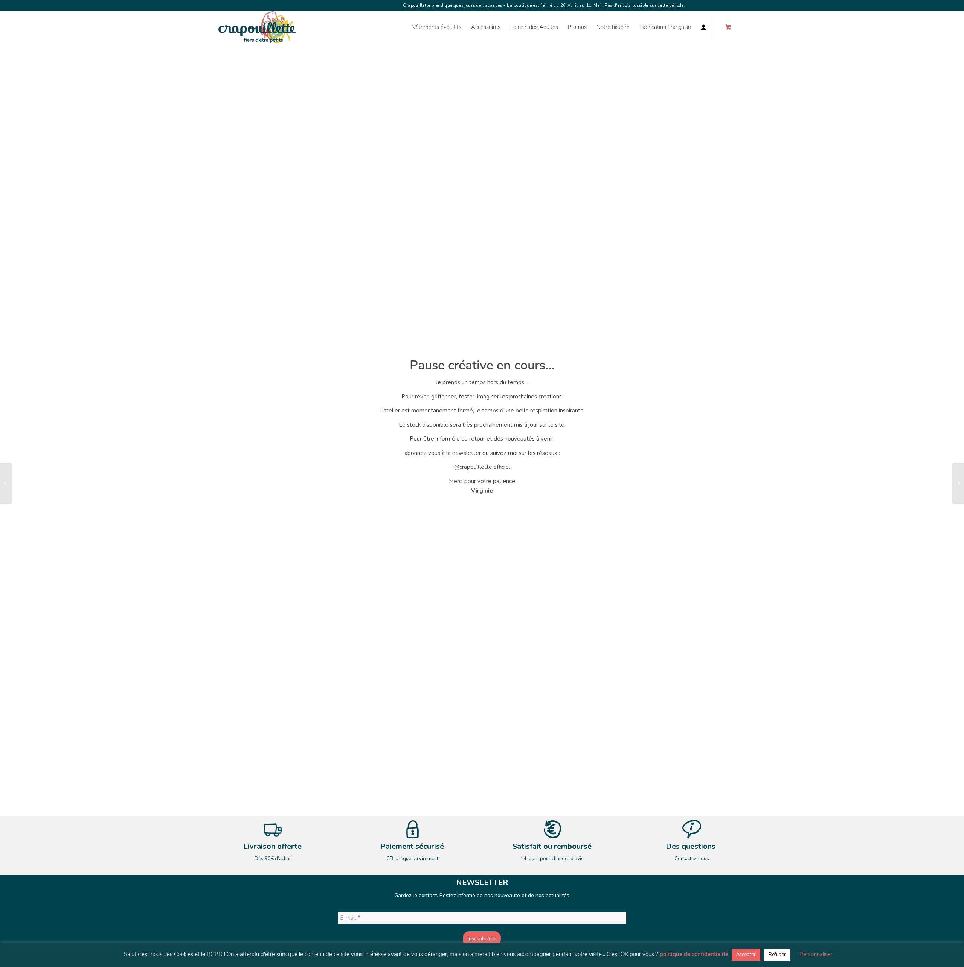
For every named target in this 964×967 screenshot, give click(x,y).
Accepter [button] (746, 954)
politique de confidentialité (694, 954)
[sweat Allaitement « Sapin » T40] (6, 483)
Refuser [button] (777, 954)
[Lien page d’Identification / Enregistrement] (703, 27)
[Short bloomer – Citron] (958, 483)
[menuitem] (436, 27)
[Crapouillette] (257, 27)
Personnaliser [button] (816, 954)
